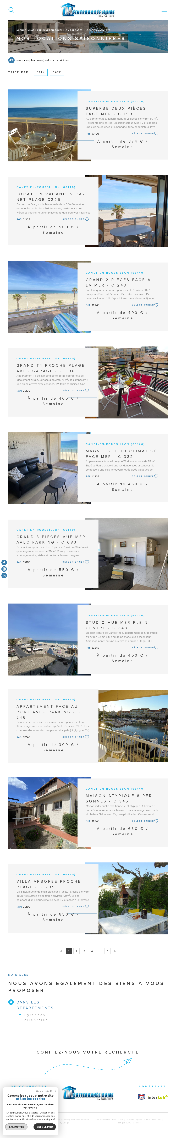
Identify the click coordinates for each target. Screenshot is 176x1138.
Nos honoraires (103, 1119)
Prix (41, 72)
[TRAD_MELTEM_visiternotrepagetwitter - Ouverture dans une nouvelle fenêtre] (4, 575)
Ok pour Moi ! (44, 1126)
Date (57, 72)
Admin (147, 1119)
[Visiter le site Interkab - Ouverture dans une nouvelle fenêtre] (141, 1097)
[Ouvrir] (11, 10)
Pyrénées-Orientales (36, 1017)
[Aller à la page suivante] (115, 951)
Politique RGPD (124, 1122)
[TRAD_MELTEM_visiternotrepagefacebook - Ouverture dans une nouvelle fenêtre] (4, 562)
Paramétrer (16, 1126)
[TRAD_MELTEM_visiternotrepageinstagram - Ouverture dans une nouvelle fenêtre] (4, 569)
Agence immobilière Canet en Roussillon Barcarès (49, 30)
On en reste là (44, 1091)
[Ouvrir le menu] (165, 10)
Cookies (137, 1123)
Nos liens (157, 1119)
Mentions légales (134, 1119)
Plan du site (117, 1119)
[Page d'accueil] (88, 10)
